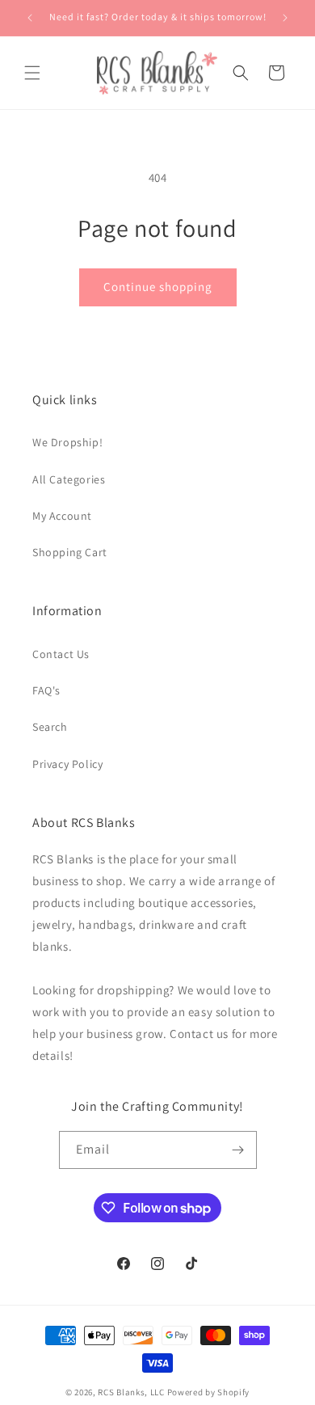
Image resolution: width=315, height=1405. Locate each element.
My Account (62, 515)
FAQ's (46, 690)
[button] (32, 73)
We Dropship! (67, 442)
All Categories (68, 479)
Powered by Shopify (208, 1392)
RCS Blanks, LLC (131, 1392)
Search (50, 726)
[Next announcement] (285, 18)
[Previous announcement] (30, 18)
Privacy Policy (67, 764)
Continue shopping (157, 286)
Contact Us (61, 654)
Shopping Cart (69, 552)
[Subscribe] (238, 1150)
